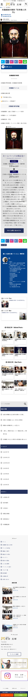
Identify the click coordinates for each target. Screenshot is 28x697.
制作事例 (3, 245)
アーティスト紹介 (6, 567)
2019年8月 (6, 474)
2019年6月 (6, 479)
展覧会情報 (6, 513)
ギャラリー (5, 557)
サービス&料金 (6, 548)
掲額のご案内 (5, 551)
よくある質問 (5, 563)
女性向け (5, 508)
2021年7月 (6, 452)
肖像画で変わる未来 (7, 545)
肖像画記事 (6, 524)
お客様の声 (6, 497)
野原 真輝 (5, 263)
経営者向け (6, 519)
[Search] (25, 404)
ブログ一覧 (5, 570)
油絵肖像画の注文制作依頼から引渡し (13, 414)
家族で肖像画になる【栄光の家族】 (13, 420)
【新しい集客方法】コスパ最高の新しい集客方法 (15, 432)
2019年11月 (6, 457)
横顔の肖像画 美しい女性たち (11, 425)
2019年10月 (6, 463)
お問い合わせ (5, 579)
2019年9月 (6, 468)
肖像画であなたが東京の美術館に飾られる (15, 439)
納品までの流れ (6, 554)
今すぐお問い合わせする (14, 230)
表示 (10, 67)
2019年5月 (6, 485)
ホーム (4, 542)
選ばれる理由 (5, 560)
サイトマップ (23, 688)
